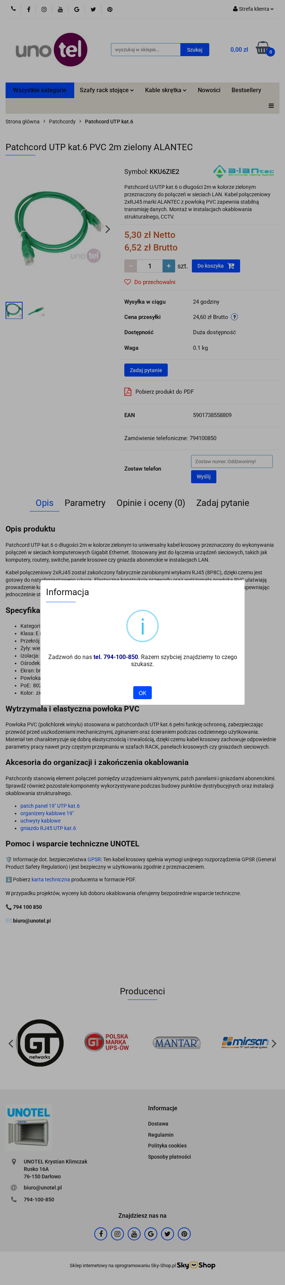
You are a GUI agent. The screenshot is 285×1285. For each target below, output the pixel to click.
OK (142, 693)
